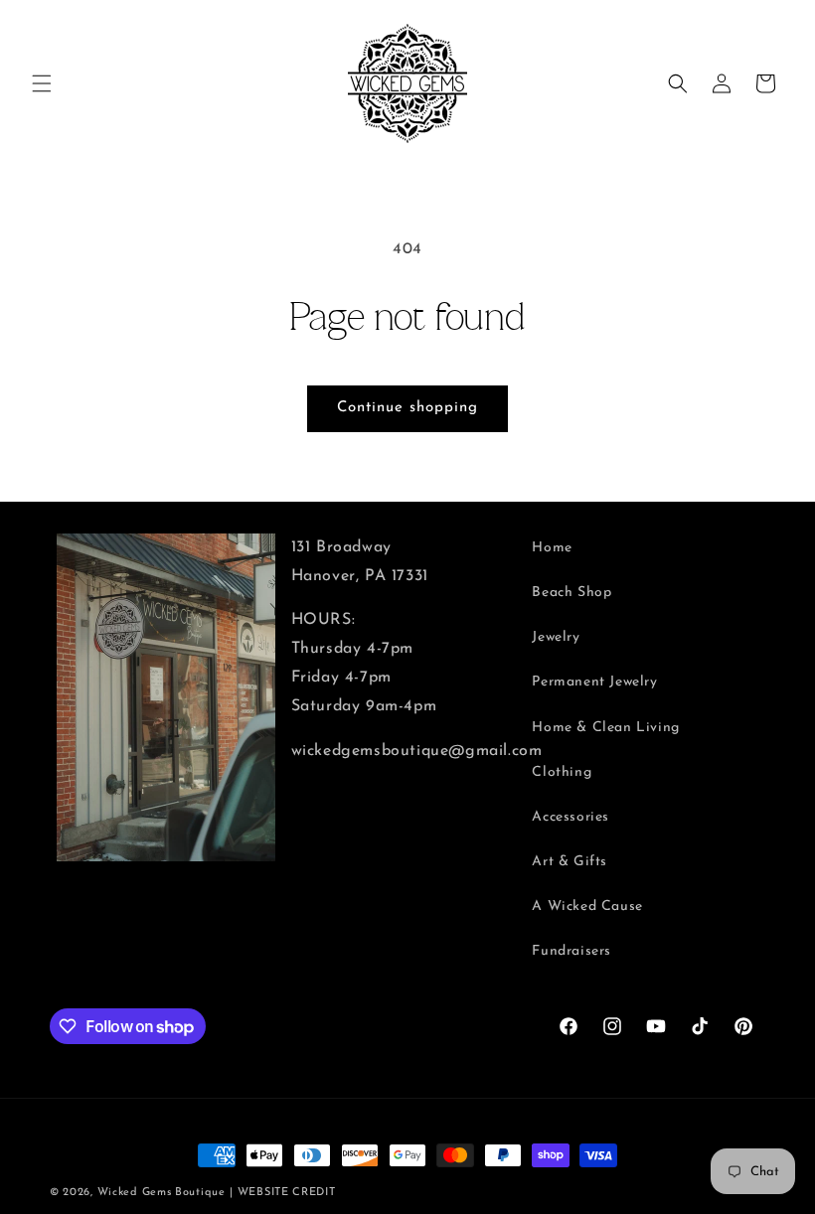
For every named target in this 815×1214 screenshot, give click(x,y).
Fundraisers (571, 951)
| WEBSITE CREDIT (282, 1192)
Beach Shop (571, 592)
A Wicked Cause (587, 906)
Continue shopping (407, 407)
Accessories (570, 817)
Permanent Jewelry (594, 682)
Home (551, 547)
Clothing (561, 772)
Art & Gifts (569, 861)
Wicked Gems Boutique (161, 1192)
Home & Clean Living (605, 727)
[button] (42, 83)
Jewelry (555, 637)
